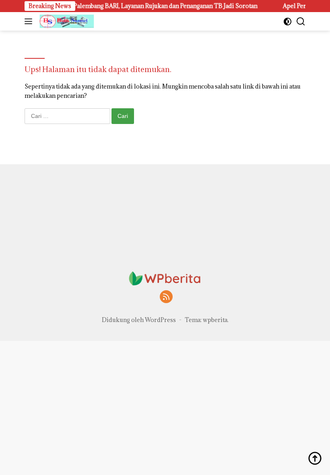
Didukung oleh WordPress (139, 320)
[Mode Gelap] (287, 21)
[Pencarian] (300, 21)
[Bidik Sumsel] (65, 21)
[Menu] (30, 21)
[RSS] (166, 297)
